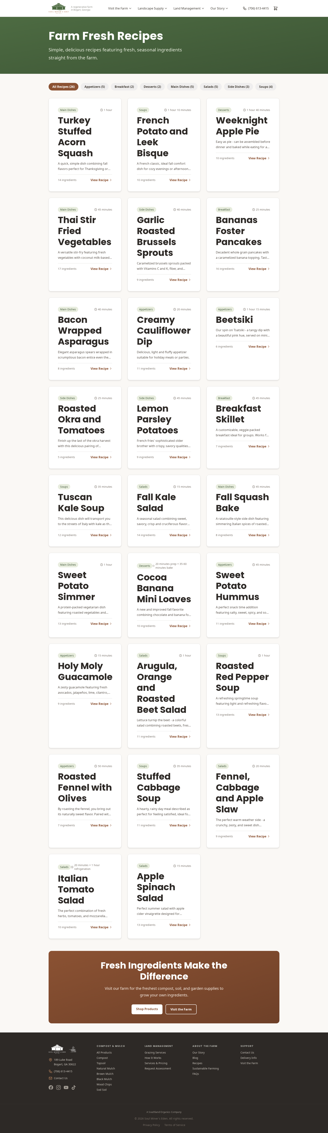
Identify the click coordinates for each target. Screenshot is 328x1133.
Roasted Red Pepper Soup (242, 677)
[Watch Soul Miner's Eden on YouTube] (66, 1087)
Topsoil (101, 1063)
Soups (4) (266, 87)
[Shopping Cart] (275, 8)
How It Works (153, 1058)
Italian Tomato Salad (76, 889)
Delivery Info (248, 1058)
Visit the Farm (118, 8)
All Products (104, 1052)
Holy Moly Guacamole (85, 671)
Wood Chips (104, 1084)
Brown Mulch (105, 1074)
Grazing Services (155, 1052)
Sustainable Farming (205, 1068)
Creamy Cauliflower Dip (164, 330)
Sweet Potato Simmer (76, 586)
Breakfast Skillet (238, 414)
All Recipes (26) (63, 87)
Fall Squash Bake (242, 502)
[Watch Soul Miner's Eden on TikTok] (73, 1087)
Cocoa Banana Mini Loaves (164, 588)
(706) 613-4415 (63, 1071)
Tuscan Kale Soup (81, 502)
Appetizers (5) (94, 87)
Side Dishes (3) (238, 87)
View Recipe (99, 180)
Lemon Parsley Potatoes (157, 419)
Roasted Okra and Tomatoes (81, 419)
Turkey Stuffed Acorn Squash (75, 137)
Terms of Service (174, 1125)
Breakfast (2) (124, 87)
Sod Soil (102, 1089)
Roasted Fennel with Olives (85, 787)
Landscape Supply (151, 8)
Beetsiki (234, 319)
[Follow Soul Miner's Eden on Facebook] (51, 1087)
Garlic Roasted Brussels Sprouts (156, 236)
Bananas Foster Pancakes (239, 231)
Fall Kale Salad (156, 502)
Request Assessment (158, 1068)
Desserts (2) (152, 87)
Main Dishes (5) (182, 87)
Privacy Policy (151, 1125)
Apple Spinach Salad (156, 887)
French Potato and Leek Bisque (162, 137)
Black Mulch (104, 1079)
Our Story (218, 8)
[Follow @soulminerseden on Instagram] (58, 1087)
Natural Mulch (106, 1068)
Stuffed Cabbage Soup (158, 787)
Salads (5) (211, 87)
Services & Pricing (156, 1063)
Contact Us (61, 1078)
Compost (102, 1058)
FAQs (195, 1074)
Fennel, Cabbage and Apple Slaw (240, 793)
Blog (195, 1058)
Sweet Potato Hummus (237, 586)
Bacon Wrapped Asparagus (83, 330)
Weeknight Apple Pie (242, 126)
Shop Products (147, 1009)
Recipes (197, 1063)
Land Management (187, 8)
